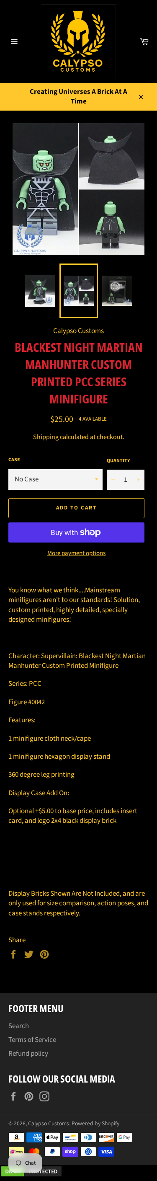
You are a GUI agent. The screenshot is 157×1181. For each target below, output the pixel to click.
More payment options (76, 553)
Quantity (118, 460)
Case (14, 460)
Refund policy (28, 1054)
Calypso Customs (48, 1123)
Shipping (46, 437)
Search (18, 1026)
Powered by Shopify (95, 1123)
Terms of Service (32, 1040)
